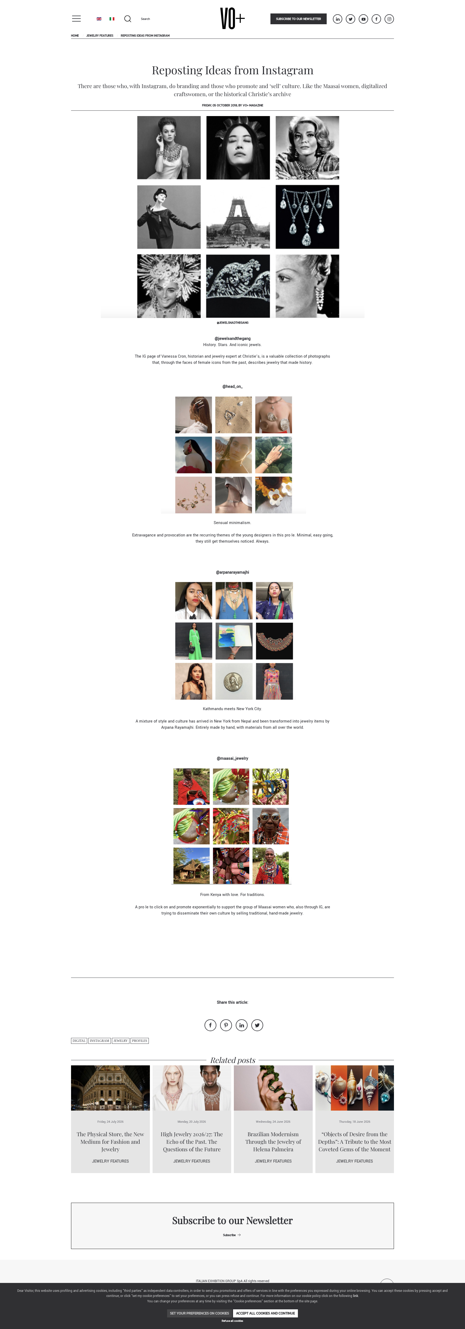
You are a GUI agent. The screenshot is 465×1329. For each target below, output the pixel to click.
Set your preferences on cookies (199, 1313)
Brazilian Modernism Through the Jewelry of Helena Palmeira (273, 1141)
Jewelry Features (99, 35)
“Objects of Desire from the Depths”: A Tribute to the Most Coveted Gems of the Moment (354, 1141)
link (355, 1296)
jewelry (121, 1041)
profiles (139, 1041)
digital (79, 1041)
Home (75, 35)
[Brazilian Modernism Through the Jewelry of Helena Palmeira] (273, 1088)
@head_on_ (233, 386)
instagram (99, 1041)
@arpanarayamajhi (232, 572)
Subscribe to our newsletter (298, 19)
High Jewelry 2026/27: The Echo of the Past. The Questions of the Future (192, 1141)
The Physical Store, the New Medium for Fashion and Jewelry (110, 1141)
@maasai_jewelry (232, 758)
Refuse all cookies (232, 1321)
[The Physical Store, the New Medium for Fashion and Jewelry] (110, 1088)
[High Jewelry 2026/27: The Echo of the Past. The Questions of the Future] (192, 1088)
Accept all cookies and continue (265, 1313)
